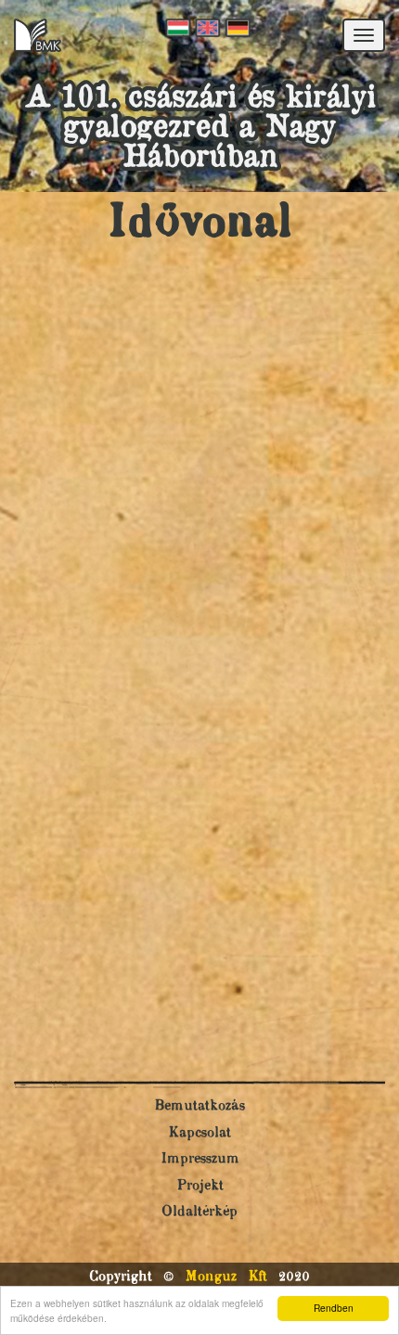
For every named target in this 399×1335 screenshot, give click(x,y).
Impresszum (200, 1159)
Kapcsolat (199, 1133)
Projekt (200, 1186)
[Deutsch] (236, 28)
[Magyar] (176, 28)
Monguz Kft (226, 1277)
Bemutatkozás (199, 1106)
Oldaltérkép (199, 1212)
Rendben (334, 1308)
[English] (206, 28)
